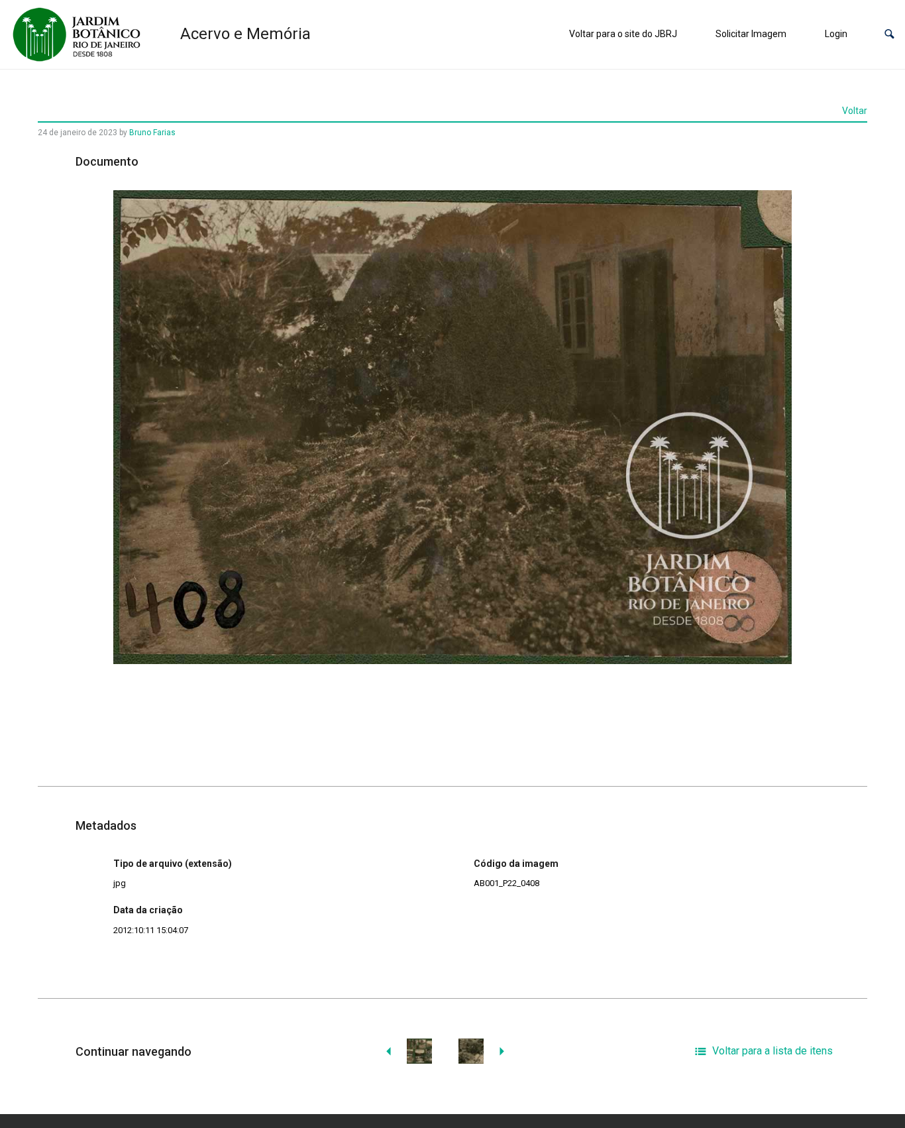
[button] (889, 34)
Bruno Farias (152, 132)
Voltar (854, 110)
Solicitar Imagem (751, 33)
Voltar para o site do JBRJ (623, 33)
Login (836, 33)
